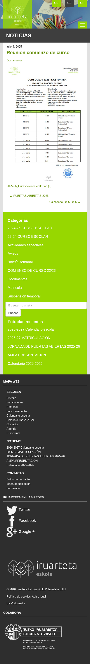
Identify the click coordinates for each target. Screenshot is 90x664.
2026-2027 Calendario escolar (31, 329)
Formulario (13, 488)
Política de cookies (19, 596)
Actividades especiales (25, 245)
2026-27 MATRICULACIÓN (29, 338)
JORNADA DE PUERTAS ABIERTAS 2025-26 (44, 346)
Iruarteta (17, 14)
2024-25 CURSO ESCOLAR (30, 228)
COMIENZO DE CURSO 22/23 (32, 270)
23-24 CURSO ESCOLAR (28, 236)
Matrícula (15, 288)
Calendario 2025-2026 (25, 363)
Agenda (11, 428)
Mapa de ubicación (18, 483)
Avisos (13, 253)
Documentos (14, 60)
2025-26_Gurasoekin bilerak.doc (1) (29, 186)
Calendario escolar (18, 415)
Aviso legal (39, 596)
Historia (11, 398)
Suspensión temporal (24, 296)
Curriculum (13, 433)
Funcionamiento (17, 411)
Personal (12, 406)
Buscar (13, 313)
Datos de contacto (18, 479)
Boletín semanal (20, 262)
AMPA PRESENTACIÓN (27, 355)
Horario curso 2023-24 (20, 420)
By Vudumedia (16, 603)
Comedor (12, 424)
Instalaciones (15, 402)
